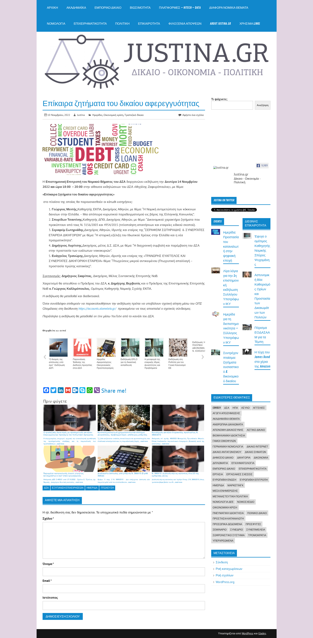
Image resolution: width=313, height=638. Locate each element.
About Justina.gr (220, 24)
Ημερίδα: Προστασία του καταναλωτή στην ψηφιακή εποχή (231, 246)
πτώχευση (107, 487)
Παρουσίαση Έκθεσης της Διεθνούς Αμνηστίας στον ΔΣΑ (82, 363)
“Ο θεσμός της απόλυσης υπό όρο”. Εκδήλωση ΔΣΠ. (57, 363)
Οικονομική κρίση (113, 115)
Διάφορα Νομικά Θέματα (228, 8)
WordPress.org (225, 582)
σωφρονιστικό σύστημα (229, 535)
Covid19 (217, 407)
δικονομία (261, 457)
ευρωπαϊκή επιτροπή (254, 479)
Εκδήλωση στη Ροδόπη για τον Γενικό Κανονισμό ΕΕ (177, 363)
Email (47, 580)
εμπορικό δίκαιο (224, 468)
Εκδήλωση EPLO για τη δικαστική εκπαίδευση (129, 362)
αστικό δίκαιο (256, 429)
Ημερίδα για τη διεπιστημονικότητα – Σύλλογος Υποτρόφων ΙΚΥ (231, 328)
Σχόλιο (48, 518)
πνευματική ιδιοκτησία (228, 513)
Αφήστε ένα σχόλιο (193, 115)
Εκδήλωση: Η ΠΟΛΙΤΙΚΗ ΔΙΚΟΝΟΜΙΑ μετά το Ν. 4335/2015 (202, 346)
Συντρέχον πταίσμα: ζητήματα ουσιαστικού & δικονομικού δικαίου (231, 367)
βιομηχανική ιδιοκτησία (229, 435)
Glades (262, 633)
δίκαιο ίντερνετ (257, 446)
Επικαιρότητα (149, 24)
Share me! (113, 390)
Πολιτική (122, 24)
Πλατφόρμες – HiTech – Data (180, 8)
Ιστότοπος (50, 597)
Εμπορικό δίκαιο (108, 8)
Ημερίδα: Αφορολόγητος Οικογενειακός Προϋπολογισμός (105, 363)
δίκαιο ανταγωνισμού (227, 452)
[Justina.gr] (222, 168)
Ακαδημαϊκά (76, 8)
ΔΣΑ (46, 487)
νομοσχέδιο (245, 501)
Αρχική (52, 8)
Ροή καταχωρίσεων (229, 569)
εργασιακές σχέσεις (239, 474)
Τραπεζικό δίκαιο (134, 115)
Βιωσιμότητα (140, 8)
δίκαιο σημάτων (255, 452)
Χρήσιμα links (249, 24)
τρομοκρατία (257, 535)
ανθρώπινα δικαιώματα (228, 424)
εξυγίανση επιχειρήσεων (67, 487)
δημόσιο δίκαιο (223, 457)
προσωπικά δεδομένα (227, 524)
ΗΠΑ (235, 407)
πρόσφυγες (253, 524)
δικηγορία (243, 457)
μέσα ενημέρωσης (225, 490)
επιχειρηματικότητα (252, 468)
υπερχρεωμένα (223, 540)
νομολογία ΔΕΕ (223, 501)
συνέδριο (236, 529)
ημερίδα (92, 487)
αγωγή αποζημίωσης (226, 413)
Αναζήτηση (262, 105)
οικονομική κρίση (225, 507)
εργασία (218, 474)
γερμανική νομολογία (228, 446)
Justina (81, 115)
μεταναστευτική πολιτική (230, 496)
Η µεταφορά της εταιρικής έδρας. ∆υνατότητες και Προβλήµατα (152, 363)
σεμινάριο (220, 529)
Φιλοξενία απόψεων (184, 24)
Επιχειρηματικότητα (90, 24)
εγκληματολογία (242, 463)
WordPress (247, 633)
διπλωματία (220, 463)
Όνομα (48, 563)
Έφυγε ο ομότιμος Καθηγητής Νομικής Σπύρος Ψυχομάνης (262, 250)
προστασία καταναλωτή (228, 518)
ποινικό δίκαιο (257, 513)
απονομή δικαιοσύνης (228, 429)
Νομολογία (56, 24)
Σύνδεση (222, 562)
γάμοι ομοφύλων (224, 441)
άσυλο (245, 407)
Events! (218, 221)
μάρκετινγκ (235, 485)
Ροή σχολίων (224, 575)
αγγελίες (259, 407)
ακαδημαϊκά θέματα (226, 418)
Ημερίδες (97, 115)
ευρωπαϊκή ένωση (224, 479)
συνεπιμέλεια (255, 529)
